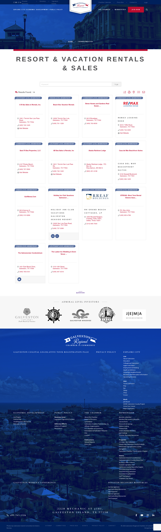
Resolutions (58, 428)
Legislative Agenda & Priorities (65, 419)
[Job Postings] (19, 280)
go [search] (117, 84)
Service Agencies (113, 487)
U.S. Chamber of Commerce (94, 428)
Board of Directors (91, 419)
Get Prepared (112, 491)
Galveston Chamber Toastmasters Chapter (133, 451)
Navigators (122, 449)
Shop (125, 393)
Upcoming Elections (129, 377)
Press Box (120, 2)
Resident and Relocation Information (135, 375)
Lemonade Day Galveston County (130, 447)
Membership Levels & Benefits (129, 419)
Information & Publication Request (96, 431)
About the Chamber (91, 417)
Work (125, 399)
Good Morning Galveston (127, 469)
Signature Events (55, 2)
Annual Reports (90, 442)
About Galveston (128, 359)
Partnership (17, 419)
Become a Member (125, 417)
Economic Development (37, 9)
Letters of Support (61, 426)
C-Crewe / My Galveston (127, 442)
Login (146, 2)
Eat (124, 388)
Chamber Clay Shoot (126, 478)
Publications (89, 440)
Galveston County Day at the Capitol (131, 467)
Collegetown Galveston (131, 363)
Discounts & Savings (126, 424)
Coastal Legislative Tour (127, 465)
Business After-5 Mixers (127, 462)
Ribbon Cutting (124, 426)
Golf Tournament (124, 476)
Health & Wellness (129, 370)
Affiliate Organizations (92, 426)
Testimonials (123, 428)
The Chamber (104, 9)
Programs (122, 440)
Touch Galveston (129, 384)
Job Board (126, 402)
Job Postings (123, 433)
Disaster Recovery (25, 2)
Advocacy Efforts (61, 424)
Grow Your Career (129, 406)
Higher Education (129, 365)
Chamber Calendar (104, 2)
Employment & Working (131, 368)
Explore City (19, 9)
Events (121, 456)
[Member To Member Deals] (53, 237)
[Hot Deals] (57, 237)
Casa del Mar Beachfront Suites (127, 167)
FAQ (86, 433)
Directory (43, 1)
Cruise (125, 395)
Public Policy (56, 9)
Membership (120, 9)
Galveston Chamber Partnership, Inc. (97, 424)
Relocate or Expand (19, 424)
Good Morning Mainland (127, 474)
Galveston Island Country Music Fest (131, 460)
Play (124, 386)
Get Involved (123, 422)
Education (126, 361)
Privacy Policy (106, 352)
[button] (16, 92)
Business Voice (60, 417)
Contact (87, 435)
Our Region (17, 417)
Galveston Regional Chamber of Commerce (140, 526)
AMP (152, 528)
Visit (125, 381)
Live (124, 356)
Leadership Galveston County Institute (132, 444)
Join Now (136, 10)
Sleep (125, 390)
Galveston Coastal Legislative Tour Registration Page (51, 352)
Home (70, 41)
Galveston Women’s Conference (130, 458)
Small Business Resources (22, 422)
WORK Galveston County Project (134, 404)
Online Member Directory (127, 431)
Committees (88, 422)
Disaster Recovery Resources (129, 435)
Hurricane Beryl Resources (117, 489)
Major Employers (128, 408)
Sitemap (48, 525)
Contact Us (133, 2)
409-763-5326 (17, 515)
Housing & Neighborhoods (132, 372)
